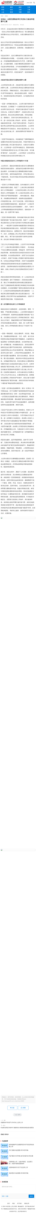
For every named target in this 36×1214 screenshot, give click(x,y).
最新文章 (26, 1203)
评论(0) (22, 24)
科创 (2, 9)
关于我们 (19, 1203)
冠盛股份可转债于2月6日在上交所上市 (12, 1122)
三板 (28, 9)
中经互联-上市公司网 (11, 1206)
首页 (2, 16)
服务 (11, 7)
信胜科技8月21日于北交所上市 (18, 1167)
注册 (7, 1196)
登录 (3, 1196)
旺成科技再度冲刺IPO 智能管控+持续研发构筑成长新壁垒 (17, 1127)
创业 (11, 9)
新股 (2, 7)
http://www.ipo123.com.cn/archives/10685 (13, 1101)
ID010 (6, 1134)
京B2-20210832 (22, 1209)
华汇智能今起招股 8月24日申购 (18, 1150)
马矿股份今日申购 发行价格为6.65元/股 (21, 1156)
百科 (28, 12)
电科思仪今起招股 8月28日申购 (18, 1173)
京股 (20, 9)
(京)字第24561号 (22, 1211)
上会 (2, 12)
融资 (20, 7)
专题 (20, 12)
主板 (28, 7)
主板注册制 (17, 1114)
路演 (11, 12)
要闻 (6, 16)
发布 (31, 1196)
